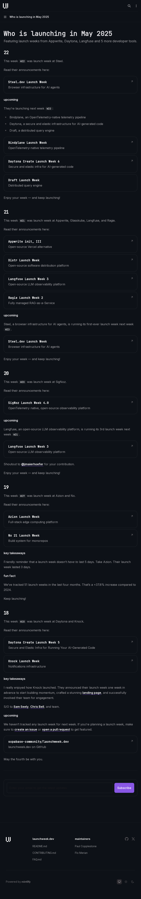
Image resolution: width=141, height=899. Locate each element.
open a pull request (56, 729)
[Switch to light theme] (126, 881)
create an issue (26, 729)
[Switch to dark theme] (132, 881)
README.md (39, 846)
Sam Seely (21, 706)
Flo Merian (81, 852)
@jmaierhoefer (32, 464)
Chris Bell (37, 706)
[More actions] (136, 5)
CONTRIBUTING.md (44, 852)
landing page (91, 693)
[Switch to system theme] (119, 881)
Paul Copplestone (86, 846)
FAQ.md (36, 859)
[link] (70, 84)
